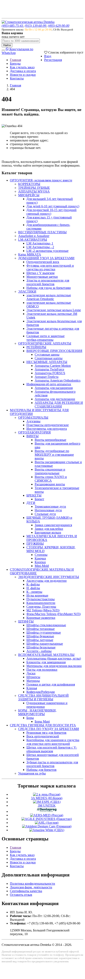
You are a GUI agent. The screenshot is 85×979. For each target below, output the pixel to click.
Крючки (40, 558)
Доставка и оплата (23, 71)
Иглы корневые (37, 595)
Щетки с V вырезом (40, 273)
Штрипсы (33, 677)
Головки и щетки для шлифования (50, 684)
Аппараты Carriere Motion (53, 365)
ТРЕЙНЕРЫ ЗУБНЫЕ (34, 187)
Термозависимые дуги (50, 506)
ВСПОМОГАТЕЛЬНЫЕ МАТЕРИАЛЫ (46, 655)
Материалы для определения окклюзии (54, 666)
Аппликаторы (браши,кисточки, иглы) (53, 658)
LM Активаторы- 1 (39, 243)
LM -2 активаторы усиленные (47, 250)
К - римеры (34, 591)
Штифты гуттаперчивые (43, 632)
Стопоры (41, 554)
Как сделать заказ (22, 67)
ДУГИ (30, 503)
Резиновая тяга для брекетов (46, 732)
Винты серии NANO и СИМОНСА (51, 478)
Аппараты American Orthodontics (57, 380)
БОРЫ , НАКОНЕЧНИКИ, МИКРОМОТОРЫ (37, 712)
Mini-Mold (42, 566)
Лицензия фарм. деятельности (31, 887)
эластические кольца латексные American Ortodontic (48, 297)
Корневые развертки (40, 617)
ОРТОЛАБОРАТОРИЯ (34, 432)
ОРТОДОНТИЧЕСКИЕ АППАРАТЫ (44, 343)
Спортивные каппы (49, 358)
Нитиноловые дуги (48, 510)
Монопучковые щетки (42, 276)
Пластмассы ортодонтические (47, 425)
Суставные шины (47, 354)
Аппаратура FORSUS (50, 373)
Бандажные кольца (48, 532)
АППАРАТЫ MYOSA (34, 191)
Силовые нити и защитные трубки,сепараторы (45, 337)
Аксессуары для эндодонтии (46, 580)
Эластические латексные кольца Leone (53, 310)
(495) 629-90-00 (58, 25)
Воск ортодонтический (42, 736)
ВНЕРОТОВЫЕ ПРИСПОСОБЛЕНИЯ (54, 351)
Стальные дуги (45, 514)
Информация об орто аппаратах (48, 384)
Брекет (39, 499)
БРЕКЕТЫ (33, 495)
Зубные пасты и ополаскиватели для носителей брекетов (52, 764)
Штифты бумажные (40, 636)
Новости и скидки (23, 74)
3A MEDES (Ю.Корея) (46, 798)
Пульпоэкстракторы (40, 599)
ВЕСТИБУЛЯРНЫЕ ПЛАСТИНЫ (42, 232)
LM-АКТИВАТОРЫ (32, 239)
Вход (47, 56)
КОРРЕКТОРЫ (29, 184)
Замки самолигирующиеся (53, 525)
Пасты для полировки (41, 669)
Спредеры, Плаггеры (41, 606)
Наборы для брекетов (41, 769)
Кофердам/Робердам (40, 692)
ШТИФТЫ (26, 621)
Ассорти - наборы (39, 651)
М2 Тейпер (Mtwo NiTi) (42, 610)
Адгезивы (33, 421)
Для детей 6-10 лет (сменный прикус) (52, 206)
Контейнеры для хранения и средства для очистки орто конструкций (52, 741)
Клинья (31, 688)
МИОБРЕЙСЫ (28, 195)
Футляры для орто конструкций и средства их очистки (50, 267)
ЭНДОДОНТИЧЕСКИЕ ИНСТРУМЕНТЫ (48, 577)
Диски (30, 673)
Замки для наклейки (49, 528)
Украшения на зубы (32, 773)
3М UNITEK (47, 805)
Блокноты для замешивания (46, 662)
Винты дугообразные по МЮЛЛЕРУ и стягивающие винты (54, 454)
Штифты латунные (39, 640)
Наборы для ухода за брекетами (48, 288)
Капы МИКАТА (29, 254)
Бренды (15, 63)
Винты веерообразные (50, 440)
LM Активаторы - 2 (40, 247)
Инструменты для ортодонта (46, 428)
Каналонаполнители (40, 603)
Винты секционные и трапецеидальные (50, 471)
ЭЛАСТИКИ (27, 291)
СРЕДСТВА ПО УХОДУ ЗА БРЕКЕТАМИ (48, 729)
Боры (30, 718)
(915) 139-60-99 (35, 25)
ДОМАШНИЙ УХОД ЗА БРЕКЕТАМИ (46, 258)
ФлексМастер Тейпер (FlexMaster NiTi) (53, 614)
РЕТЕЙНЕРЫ (36, 347)
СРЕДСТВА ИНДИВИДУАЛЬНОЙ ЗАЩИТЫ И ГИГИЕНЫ (43, 697)
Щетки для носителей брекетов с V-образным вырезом (51, 749)
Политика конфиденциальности (32, 883)
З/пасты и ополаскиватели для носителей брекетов (47, 282)
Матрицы (33, 680)
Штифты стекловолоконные (46, 625)
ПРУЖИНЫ (35, 543)
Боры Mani (42, 721)
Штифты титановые (40, 629)
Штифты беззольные (40, 647)
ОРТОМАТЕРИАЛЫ (33, 417)
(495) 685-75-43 (12, 25)
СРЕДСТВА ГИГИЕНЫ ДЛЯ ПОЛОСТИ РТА (43, 725)
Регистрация (53, 60)
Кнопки (40, 562)
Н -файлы (33, 588)
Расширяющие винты (50, 484)
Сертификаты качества (26, 891)
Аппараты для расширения (54, 388)
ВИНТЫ (32, 436)
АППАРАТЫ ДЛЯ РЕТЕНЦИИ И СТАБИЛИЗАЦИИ (59, 404)
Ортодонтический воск (42, 262)
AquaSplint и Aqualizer (33, 236)
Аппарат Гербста (46, 377)
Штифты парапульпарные (44, 643)
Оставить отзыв (21, 894)
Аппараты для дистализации (55, 399)
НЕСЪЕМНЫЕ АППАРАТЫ (46, 362)
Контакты (17, 78)
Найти (7, 45)
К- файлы (33, 584)
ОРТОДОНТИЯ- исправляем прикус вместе (41, 180)
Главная (15, 60)
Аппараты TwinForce (49, 369)
